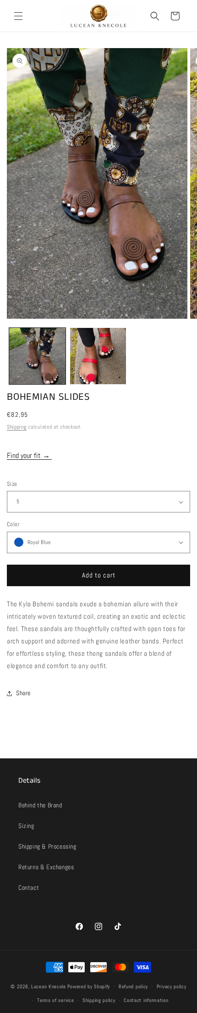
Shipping (17, 426)
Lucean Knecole (48, 986)
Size (12, 484)
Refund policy (133, 986)
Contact (28, 887)
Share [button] (23, 693)
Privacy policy (171, 986)
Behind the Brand (40, 805)
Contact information (146, 1000)
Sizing (26, 826)
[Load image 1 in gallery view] (37, 356)
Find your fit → (29, 455)
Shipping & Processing (47, 846)
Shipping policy (98, 1000)
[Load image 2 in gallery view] (98, 356)
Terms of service (55, 1000)
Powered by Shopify (88, 986)
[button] (18, 16)
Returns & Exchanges (46, 867)
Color (13, 524)
